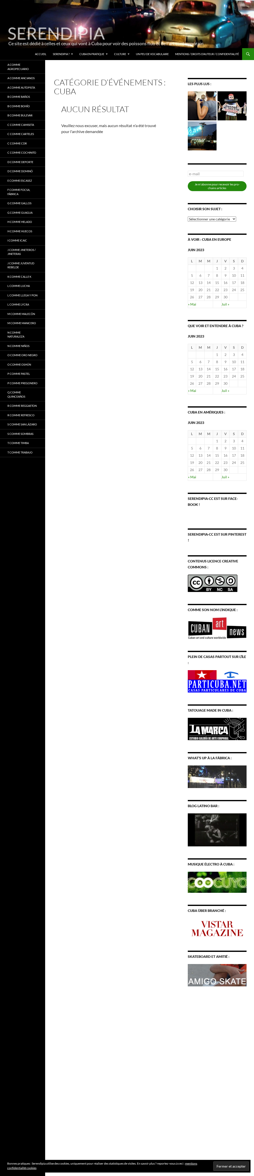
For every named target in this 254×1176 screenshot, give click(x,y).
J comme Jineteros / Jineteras (21, 252)
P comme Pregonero (22, 383)
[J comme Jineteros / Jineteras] (202, 105)
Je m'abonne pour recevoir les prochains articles (217, 186)
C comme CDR (17, 143)
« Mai (192, 304)
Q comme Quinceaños (16, 394)
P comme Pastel (18, 373)
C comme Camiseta (20, 124)
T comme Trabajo (19, 452)
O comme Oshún (19, 364)
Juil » (225, 304)
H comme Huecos (19, 231)
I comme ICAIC (17, 240)
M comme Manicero (21, 323)
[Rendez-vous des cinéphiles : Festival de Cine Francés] (202, 135)
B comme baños (18, 96)
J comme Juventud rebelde (20, 265)
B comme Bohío (18, 106)
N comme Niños (18, 345)
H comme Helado (19, 221)
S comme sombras (20, 433)
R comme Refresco (20, 415)
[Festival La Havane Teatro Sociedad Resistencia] (232, 105)
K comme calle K (19, 276)
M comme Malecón (21, 313)
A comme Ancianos (21, 78)
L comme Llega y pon (22, 295)
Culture (120, 54)
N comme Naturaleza (15, 334)
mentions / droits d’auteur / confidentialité (207, 54)
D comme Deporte (20, 162)
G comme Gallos (19, 203)
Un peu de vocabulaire (152, 54)
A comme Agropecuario (18, 66)
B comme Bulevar (19, 115)
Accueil (40, 54)
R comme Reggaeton (22, 405)
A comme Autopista (21, 87)
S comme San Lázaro (22, 424)
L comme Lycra (18, 304)
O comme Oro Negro (22, 355)
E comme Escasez (19, 180)
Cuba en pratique (91, 54)
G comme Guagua (19, 212)
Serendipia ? (61, 54)
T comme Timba (18, 443)
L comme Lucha (18, 285)
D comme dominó (20, 171)
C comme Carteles (20, 134)
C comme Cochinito (21, 152)
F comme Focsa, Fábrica (18, 192)
